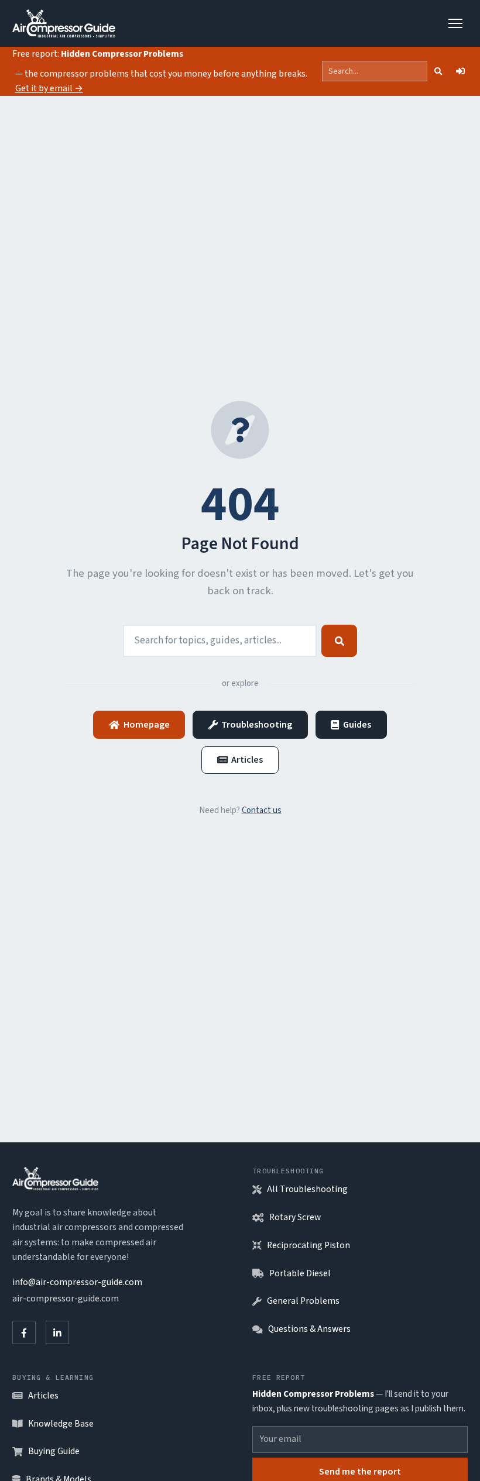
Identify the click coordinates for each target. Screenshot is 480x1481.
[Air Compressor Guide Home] (63, 23)
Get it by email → (49, 88)
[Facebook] (24, 1332)
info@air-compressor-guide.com (77, 1282)
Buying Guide (54, 1451)
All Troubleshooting (307, 1189)
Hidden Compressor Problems (122, 53)
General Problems (303, 1300)
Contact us (262, 810)
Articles (247, 759)
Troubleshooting (256, 724)
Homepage (147, 724)
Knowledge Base (61, 1423)
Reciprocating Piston (308, 1245)
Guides (357, 724)
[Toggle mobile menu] (456, 23)
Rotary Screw (295, 1217)
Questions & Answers (309, 1328)
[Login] (460, 71)
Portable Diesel (300, 1273)
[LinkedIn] (57, 1332)
